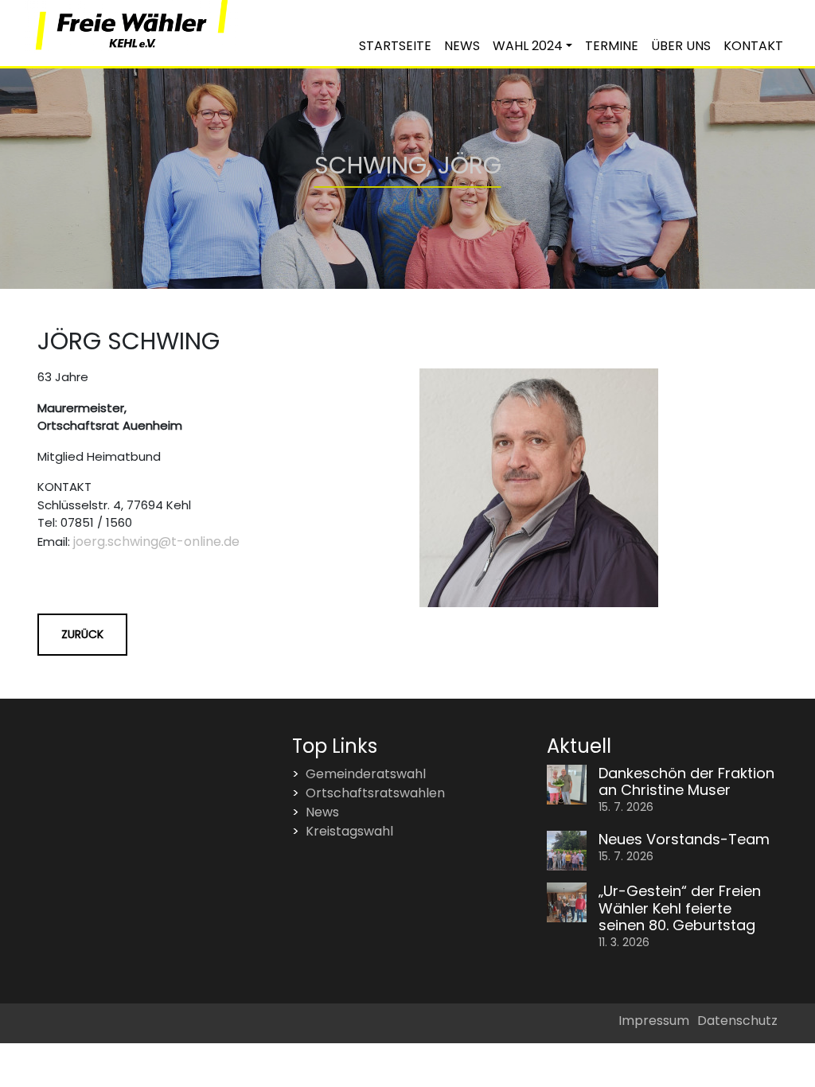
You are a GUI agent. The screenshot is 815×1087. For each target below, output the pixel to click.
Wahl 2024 (528, 46)
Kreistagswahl (349, 831)
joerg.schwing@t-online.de (156, 541)
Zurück (82, 634)
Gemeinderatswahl (366, 774)
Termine (611, 46)
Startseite (395, 46)
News (462, 46)
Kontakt (753, 46)
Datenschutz (737, 1020)
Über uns (681, 46)
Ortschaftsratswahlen (375, 793)
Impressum (653, 1020)
